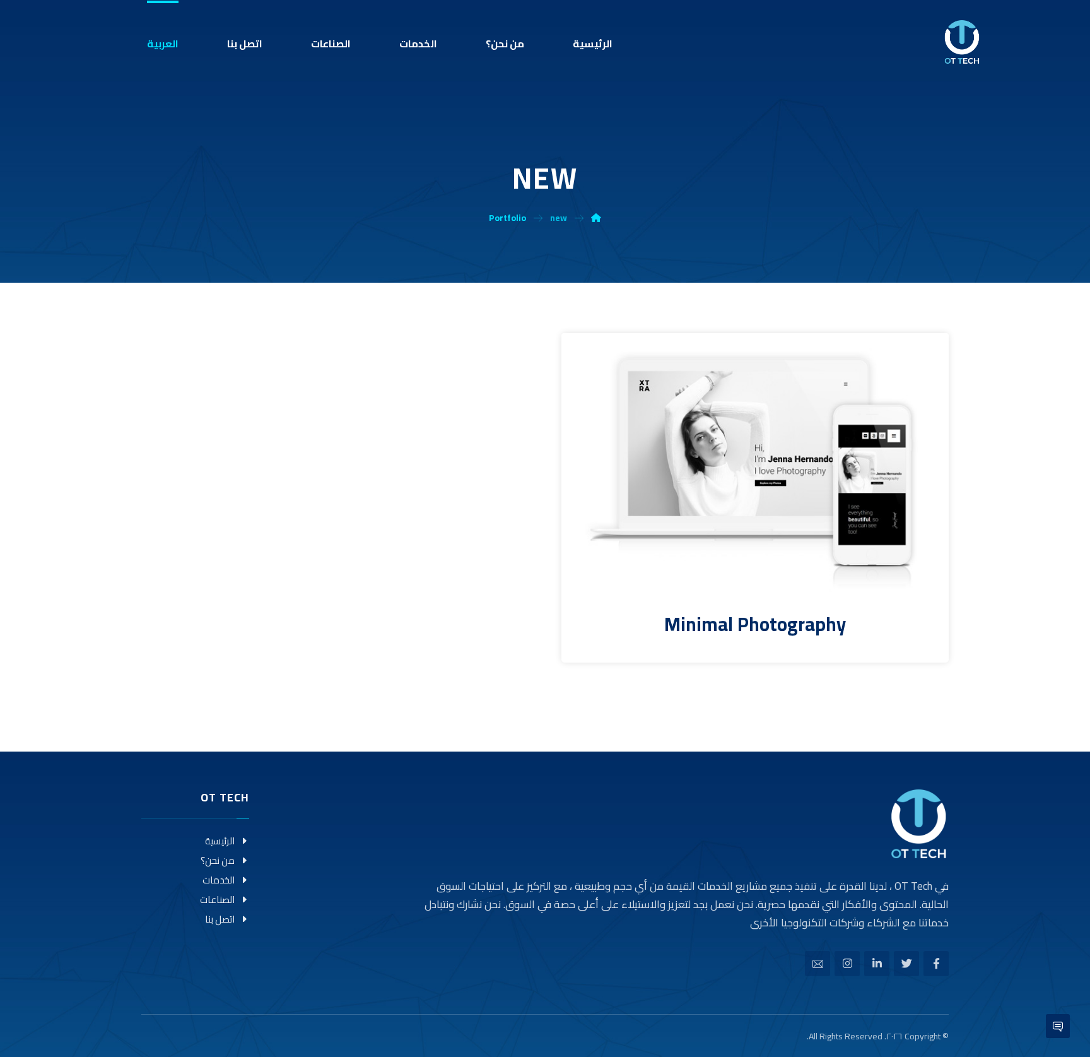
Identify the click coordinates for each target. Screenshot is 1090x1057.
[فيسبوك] (936, 963)
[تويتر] (906, 963)
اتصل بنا (220, 919)
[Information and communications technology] (962, 42)
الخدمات (218, 880)
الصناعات (217, 899)
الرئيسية (220, 841)
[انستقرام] (847, 963)
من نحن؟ (218, 860)
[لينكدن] (876, 963)
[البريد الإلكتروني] (817, 963)
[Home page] (596, 218)
